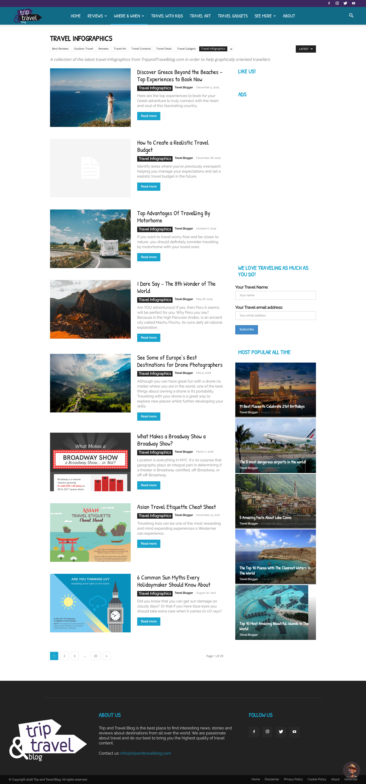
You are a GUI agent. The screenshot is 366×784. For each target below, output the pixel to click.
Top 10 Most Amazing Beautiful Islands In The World (274, 626)
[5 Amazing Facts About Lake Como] (275, 501)
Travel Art (200, 15)
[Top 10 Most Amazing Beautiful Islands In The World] (275, 613)
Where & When (127, 15)
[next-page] (106, 656)
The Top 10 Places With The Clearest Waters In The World (275, 570)
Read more (149, 116)
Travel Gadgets (233, 15)
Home (76, 15)
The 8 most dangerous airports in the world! (273, 462)
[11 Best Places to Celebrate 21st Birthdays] (275, 390)
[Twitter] (345, 3)
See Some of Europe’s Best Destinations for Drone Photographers (180, 361)
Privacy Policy (293, 779)
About (289, 15)
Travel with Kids (167, 15)
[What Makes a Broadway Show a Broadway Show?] (90, 462)
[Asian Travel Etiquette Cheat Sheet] (90, 532)
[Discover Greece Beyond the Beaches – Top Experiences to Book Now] (90, 97)
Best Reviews (60, 49)
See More (263, 15)
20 (95, 656)
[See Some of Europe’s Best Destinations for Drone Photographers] (90, 383)
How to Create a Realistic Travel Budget (173, 146)
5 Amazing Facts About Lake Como (265, 517)
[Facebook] (329, 3)
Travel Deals (164, 49)
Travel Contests (141, 49)
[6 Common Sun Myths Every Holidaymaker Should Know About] (90, 603)
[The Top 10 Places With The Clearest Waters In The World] (275, 557)
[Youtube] (353, 3)
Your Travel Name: (251, 287)
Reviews (95, 15)
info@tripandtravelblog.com (145, 753)
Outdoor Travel (83, 49)
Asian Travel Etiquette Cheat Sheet (176, 506)
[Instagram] (337, 3)
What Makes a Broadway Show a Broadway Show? (171, 440)
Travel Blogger (184, 87)
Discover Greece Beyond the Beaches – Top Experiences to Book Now (179, 75)
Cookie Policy (317, 779)
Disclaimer (272, 779)
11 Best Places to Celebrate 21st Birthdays (272, 406)
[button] (351, 16)
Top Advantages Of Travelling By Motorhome (173, 216)
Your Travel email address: (259, 307)
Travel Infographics (213, 49)
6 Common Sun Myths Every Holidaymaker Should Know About (173, 581)
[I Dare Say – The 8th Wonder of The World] (90, 309)
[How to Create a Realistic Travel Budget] (90, 168)
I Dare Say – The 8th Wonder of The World (176, 287)
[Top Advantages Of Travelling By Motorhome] (90, 238)
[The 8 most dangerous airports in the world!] (275, 445)
